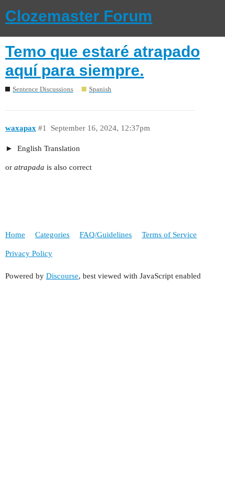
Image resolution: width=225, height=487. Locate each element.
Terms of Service (169, 234)
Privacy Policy (28, 253)
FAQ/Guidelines (106, 234)
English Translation (47, 148)
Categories (52, 234)
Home (15, 234)
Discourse (62, 276)
